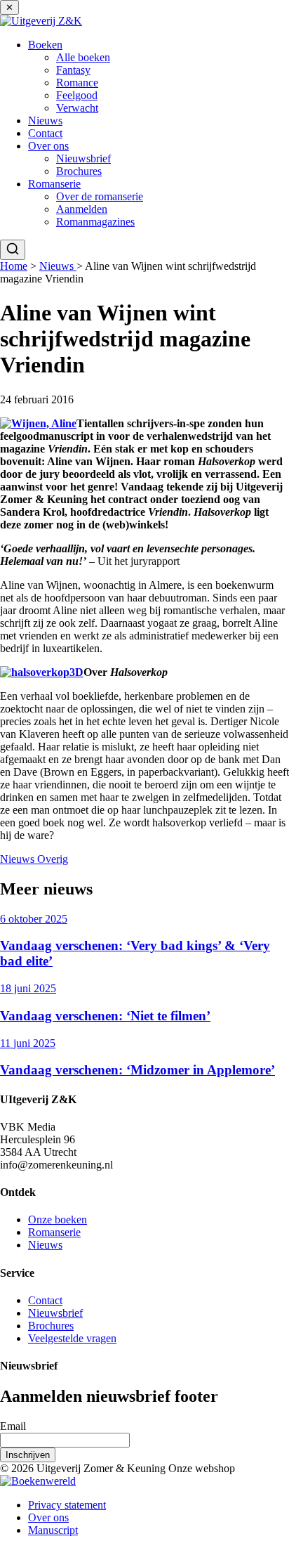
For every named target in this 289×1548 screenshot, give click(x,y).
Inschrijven (28, 1455)
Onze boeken (57, 1219)
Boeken (45, 45)
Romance (77, 83)
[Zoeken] (12, 250)
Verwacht (77, 108)
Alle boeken (83, 57)
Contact (45, 133)
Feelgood (77, 95)
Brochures (79, 171)
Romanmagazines (95, 222)
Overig (52, 859)
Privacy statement (67, 1505)
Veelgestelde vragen (72, 1338)
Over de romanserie (99, 196)
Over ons (48, 146)
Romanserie (54, 184)
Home (13, 266)
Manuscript (53, 1530)
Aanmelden (81, 209)
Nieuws (45, 120)
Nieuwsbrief (83, 158)
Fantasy (73, 70)
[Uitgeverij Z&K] (41, 21)
